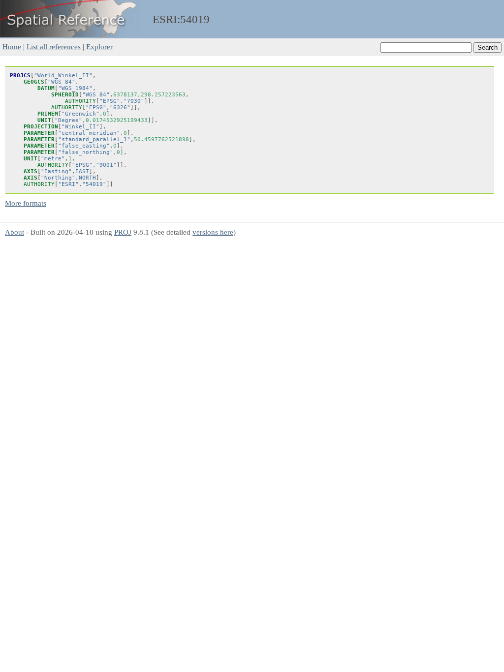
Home (11, 46)
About (14, 232)
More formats (25, 203)
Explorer (99, 46)
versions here (212, 232)
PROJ (122, 232)
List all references (54, 46)
